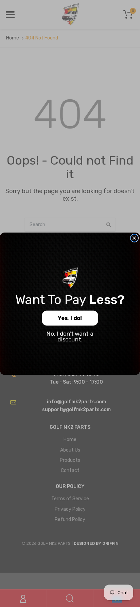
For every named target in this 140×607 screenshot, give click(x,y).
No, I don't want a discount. (70, 336)
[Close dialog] (134, 238)
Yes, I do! (70, 318)
